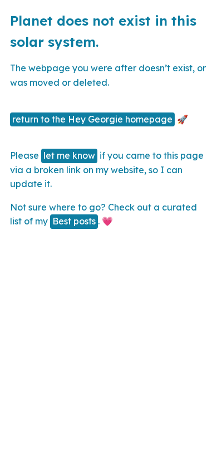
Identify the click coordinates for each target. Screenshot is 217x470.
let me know (69, 155)
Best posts (74, 221)
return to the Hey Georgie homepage (92, 119)
